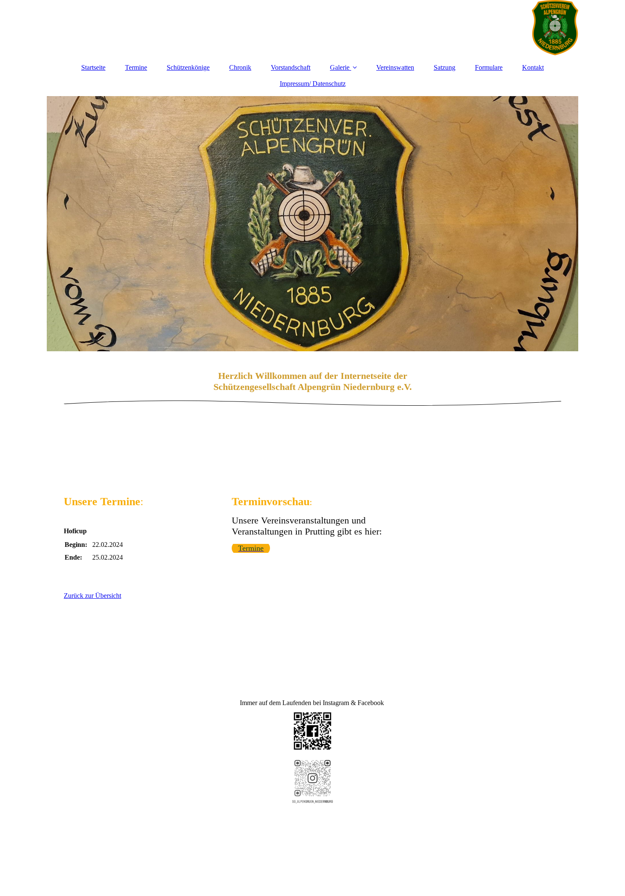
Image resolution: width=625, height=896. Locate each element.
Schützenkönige (188, 67)
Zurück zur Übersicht (92, 595)
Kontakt (533, 67)
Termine (136, 67)
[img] (312, 27)
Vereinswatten (395, 67)
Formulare (489, 67)
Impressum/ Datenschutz (313, 83)
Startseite (93, 67)
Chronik (240, 67)
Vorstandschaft (290, 67)
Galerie (339, 67)
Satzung (444, 67)
